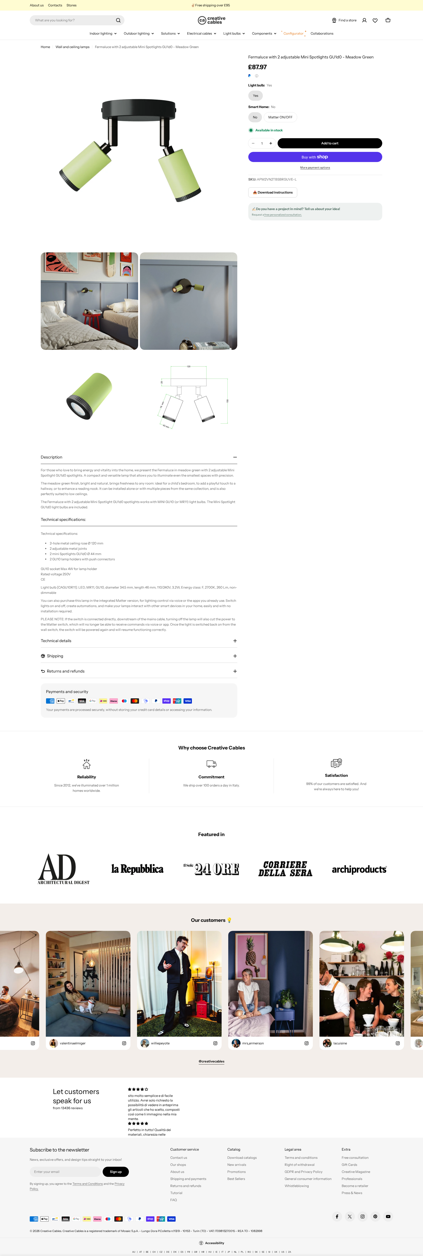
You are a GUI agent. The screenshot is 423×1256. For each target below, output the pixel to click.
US (282, 1251)
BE (147, 1251)
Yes (255, 95)
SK (256, 1251)
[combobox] (77, 20)
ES (182, 1251)
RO (249, 1251)
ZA (289, 1251)
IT (222, 1251)
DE (167, 1251)
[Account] (364, 20)
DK (175, 1251)
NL (235, 1251)
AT (140, 1251)
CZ (161, 1251)
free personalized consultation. (283, 214)
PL (242, 1251)
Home (45, 47)
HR (202, 1251)
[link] (63, 868)
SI (269, 1251)
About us (37, 5)
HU (210, 1251)
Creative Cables (50, 1231)
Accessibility (214, 1243)
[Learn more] (256, 75)
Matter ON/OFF (280, 117)
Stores (71, 5)
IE (216, 1251)
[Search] (118, 20)
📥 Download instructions (273, 192)
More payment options (315, 167)
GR (195, 1251)
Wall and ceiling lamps (72, 47)
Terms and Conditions (87, 1184)
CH (154, 1251)
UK (275, 1251)
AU (133, 1251)
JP (228, 1251)
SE (263, 1251)
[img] (155, 1089)
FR (188, 1251)
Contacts (55, 5)
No (255, 117)
